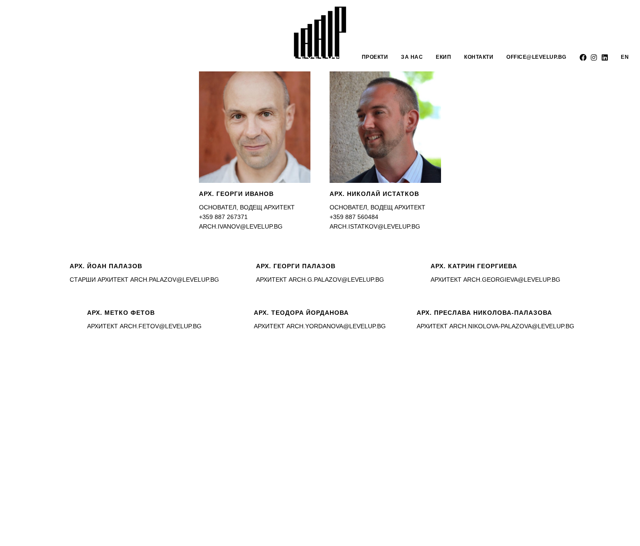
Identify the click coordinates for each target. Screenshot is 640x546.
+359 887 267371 (223, 216)
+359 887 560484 (354, 216)
